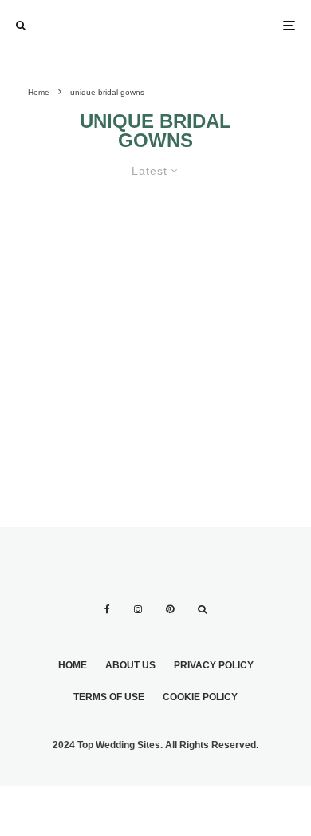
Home (72, 665)
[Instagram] (138, 609)
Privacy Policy (214, 665)
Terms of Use (108, 697)
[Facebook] (107, 609)
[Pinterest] (170, 609)
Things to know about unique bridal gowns (143, 251)
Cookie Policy (200, 697)
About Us (130, 665)
